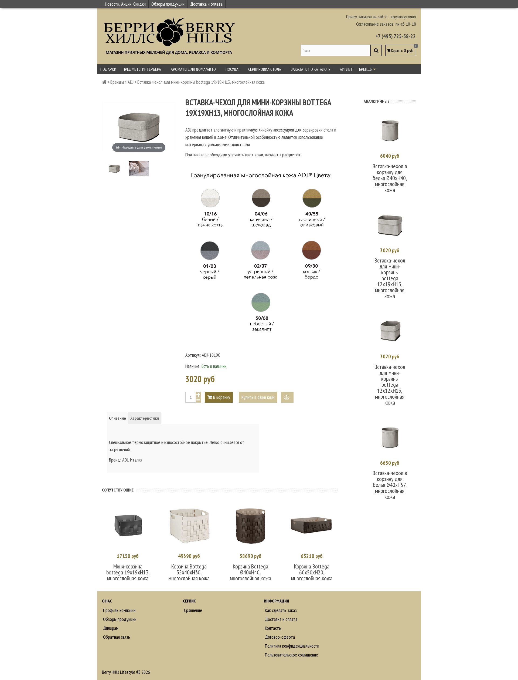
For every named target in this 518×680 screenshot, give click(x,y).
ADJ (131, 82)
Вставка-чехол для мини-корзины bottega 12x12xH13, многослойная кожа (389, 384)
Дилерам (110, 628)
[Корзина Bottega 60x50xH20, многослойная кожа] (312, 525)
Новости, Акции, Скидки (125, 4)
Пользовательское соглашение (291, 655)
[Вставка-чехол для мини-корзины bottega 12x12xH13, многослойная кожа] (390, 331)
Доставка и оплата (206, 4)
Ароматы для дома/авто (194, 69)
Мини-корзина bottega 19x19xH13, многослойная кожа (127, 572)
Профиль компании (118, 610)
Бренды (366, 69)
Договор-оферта (279, 637)
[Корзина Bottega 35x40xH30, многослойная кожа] (189, 525)
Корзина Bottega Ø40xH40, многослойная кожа (250, 572)
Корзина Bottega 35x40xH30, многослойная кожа (189, 572)
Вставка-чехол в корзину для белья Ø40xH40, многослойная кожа (390, 178)
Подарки (108, 69)
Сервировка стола (265, 69)
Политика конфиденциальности (291, 646)
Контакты (272, 628)
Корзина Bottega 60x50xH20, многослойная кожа (311, 572)
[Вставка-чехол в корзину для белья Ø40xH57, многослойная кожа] (390, 437)
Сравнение (192, 610)
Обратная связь (116, 637)
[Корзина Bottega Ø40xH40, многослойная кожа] (250, 525)
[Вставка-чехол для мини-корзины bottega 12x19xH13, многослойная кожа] (390, 225)
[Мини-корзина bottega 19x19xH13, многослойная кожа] (128, 525)
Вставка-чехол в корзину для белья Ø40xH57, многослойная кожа (390, 485)
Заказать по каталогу (311, 69)
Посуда (232, 69)
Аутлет (346, 69)
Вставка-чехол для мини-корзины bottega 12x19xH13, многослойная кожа (389, 278)
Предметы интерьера (142, 69)
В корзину (221, 397)
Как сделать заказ (280, 610)
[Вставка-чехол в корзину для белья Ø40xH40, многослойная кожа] (390, 130)
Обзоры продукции (168, 4)
